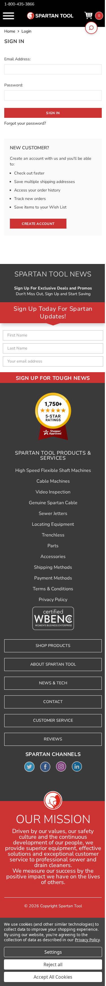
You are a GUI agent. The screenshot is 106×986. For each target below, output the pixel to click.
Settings (53, 952)
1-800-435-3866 (19, 4)
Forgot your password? (25, 123)
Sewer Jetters (53, 513)
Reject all (53, 964)
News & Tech (53, 683)
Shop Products (53, 645)
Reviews (53, 739)
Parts (53, 546)
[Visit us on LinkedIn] (77, 766)
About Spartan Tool (53, 664)
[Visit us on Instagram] (61, 766)
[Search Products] (91, 28)
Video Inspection (53, 492)
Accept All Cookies (53, 977)
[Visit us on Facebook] (45, 766)
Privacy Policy (53, 599)
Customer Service (53, 720)
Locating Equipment (53, 524)
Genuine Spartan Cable (53, 503)
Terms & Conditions (53, 589)
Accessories (53, 556)
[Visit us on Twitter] (29, 766)
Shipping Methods (53, 567)
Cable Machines (53, 481)
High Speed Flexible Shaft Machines (53, 470)
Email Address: (17, 59)
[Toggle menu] (8, 15)
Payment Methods (53, 578)
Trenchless (53, 535)
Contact (53, 701)
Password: (13, 85)
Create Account (38, 224)
